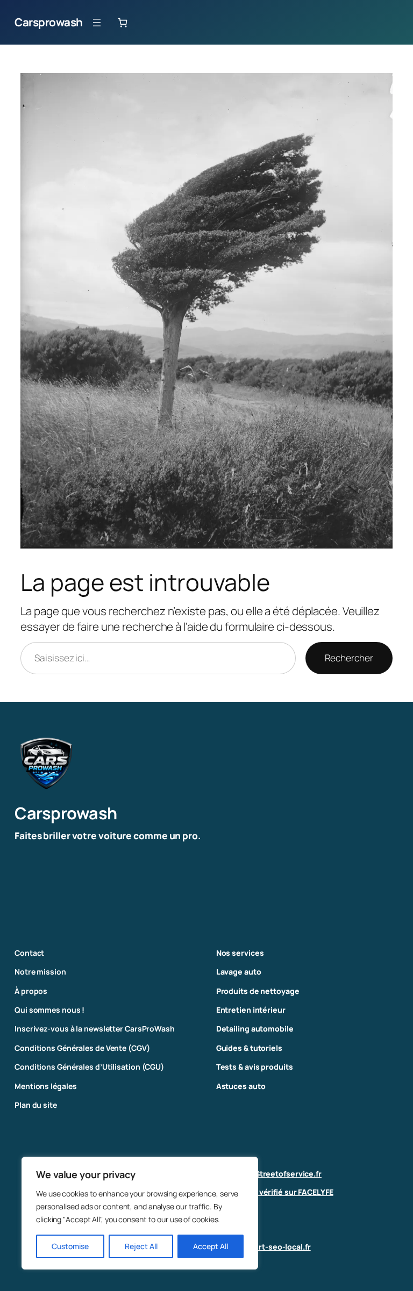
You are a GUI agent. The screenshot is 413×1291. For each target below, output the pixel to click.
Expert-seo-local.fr (276, 1247)
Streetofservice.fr (288, 1174)
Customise (70, 1246)
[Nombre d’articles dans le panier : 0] (122, 22)
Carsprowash (49, 22)
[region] (140, 1213)
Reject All (141, 1246)
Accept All (210, 1246)
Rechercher (349, 658)
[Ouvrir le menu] (96, 22)
